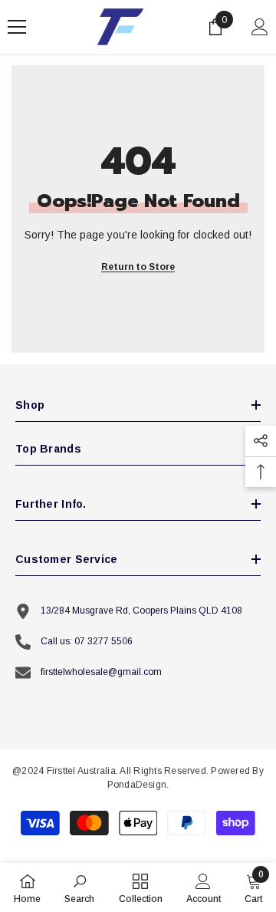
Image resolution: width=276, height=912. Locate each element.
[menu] (17, 27)
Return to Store (138, 267)
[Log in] (259, 26)
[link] (79, 887)
